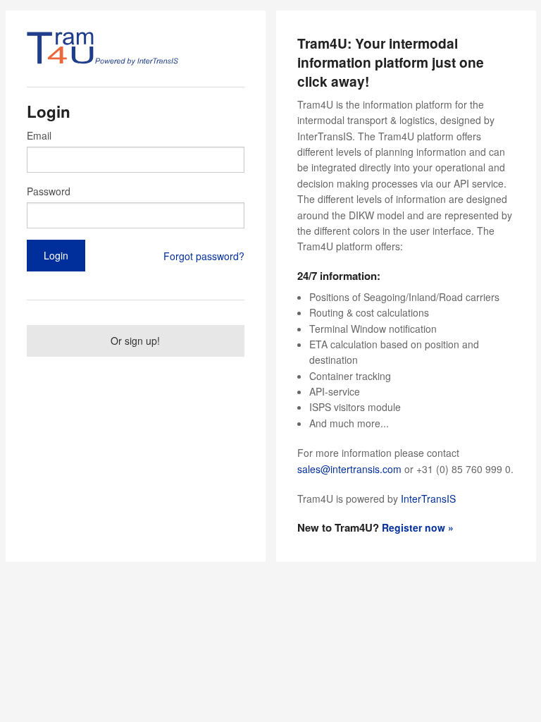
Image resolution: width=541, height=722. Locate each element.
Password (48, 191)
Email (39, 135)
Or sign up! (135, 341)
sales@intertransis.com (349, 469)
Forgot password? (203, 256)
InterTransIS (428, 498)
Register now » (418, 527)
